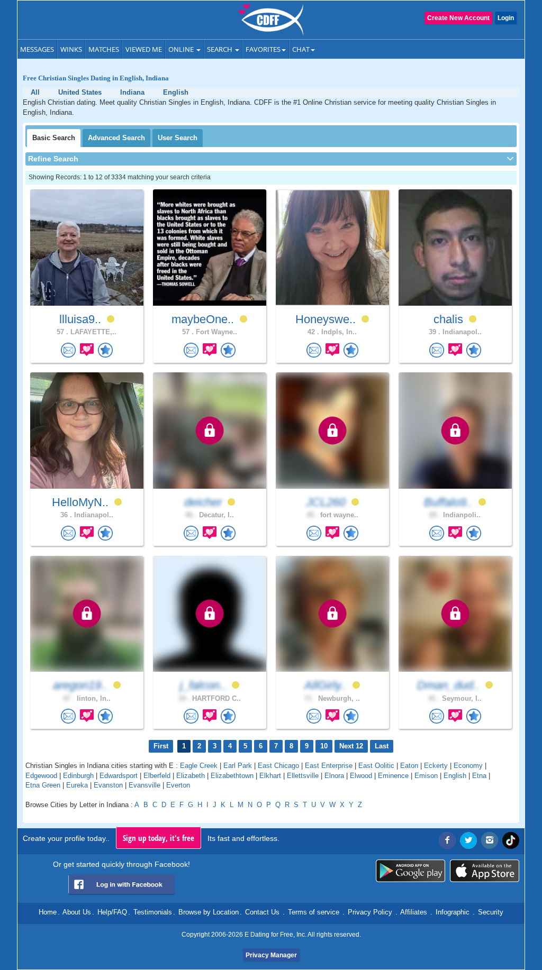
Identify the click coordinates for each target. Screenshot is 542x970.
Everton (178, 785)
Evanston (108, 785)
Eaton (409, 766)
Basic (53, 138)
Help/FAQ (112, 912)
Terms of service (313, 912)
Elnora (334, 776)
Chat (301, 49)
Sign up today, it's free (158, 837)
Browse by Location (208, 912)
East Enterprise (329, 766)
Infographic (452, 912)
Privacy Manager (271, 955)
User (177, 138)
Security (490, 912)
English (455, 776)
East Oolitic (376, 766)
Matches (103, 49)
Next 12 (351, 746)
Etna (479, 776)
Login (506, 18)
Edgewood (41, 776)
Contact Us (262, 912)
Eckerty (436, 766)
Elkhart (270, 776)
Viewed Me (143, 49)
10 (324, 746)
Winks (71, 49)
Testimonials (152, 912)
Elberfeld (156, 776)
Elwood (361, 776)
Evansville (144, 785)
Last (382, 746)
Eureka (77, 785)
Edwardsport (119, 776)
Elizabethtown (232, 776)
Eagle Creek (199, 766)
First (160, 746)
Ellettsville (303, 776)
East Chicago (278, 766)
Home (48, 912)
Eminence (393, 776)
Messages (37, 49)
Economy (468, 766)
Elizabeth (190, 776)
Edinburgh (78, 776)
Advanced (116, 138)
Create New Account (458, 18)
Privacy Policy (370, 912)
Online (181, 49)
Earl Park (237, 766)
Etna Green (42, 785)
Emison (426, 776)
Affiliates (413, 912)
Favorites (263, 49)
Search (220, 49)
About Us (76, 912)
